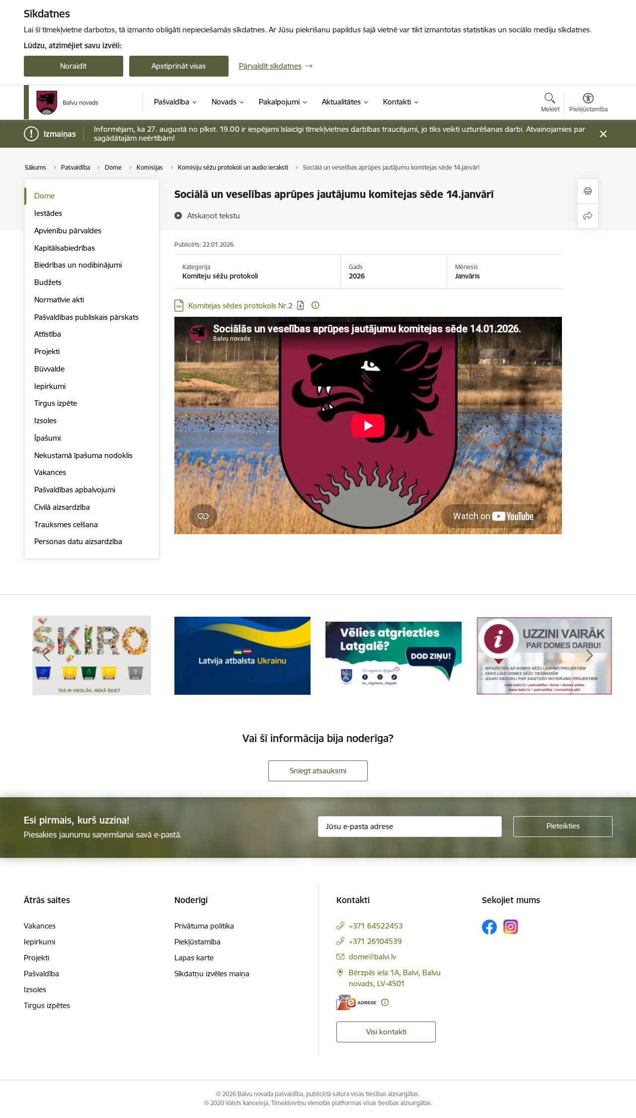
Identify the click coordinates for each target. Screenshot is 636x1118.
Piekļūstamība (197, 941)
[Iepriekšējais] (46, 655)
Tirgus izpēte (55, 403)
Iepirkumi (50, 386)
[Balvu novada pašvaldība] (67, 102)
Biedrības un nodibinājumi (78, 265)
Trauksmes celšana (66, 524)
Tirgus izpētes (47, 1005)
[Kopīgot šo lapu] (587, 216)
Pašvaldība (41, 973)
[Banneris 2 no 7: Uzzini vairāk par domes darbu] (545, 654)
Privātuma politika (204, 926)
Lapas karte (194, 957)
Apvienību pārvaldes (67, 230)
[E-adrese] (356, 1002)
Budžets (48, 282)
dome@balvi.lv (372, 956)
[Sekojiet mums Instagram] (510, 927)
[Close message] (603, 134)
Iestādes (48, 213)
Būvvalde (49, 368)
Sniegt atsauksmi (318, 770)
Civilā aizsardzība (62, 507)
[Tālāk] (589, 655)
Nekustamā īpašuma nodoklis (83, 455)
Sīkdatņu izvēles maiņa (211, 973)
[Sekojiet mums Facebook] (489, 927)
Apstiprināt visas (179, 66)
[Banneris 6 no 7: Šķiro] (91, 654)
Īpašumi (47, 438)
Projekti (47, 351)
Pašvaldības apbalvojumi (74, 489)
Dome (44, 195)
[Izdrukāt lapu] (587, 191)
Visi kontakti (386, 1031)
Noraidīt (73, 66)
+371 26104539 (375, 941)
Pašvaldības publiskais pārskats (86, 317)
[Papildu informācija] (315, 305)
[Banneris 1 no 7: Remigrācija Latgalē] (393, 654)
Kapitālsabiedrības (64, 248)
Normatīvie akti (59, 299)
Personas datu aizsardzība (78, 541)
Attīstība (47, 334)
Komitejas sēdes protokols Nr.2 (240, 305)
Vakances (50, 472)
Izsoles (45, 420)
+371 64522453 (376, 926)
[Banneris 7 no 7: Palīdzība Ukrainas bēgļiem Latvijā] (242, 654)
